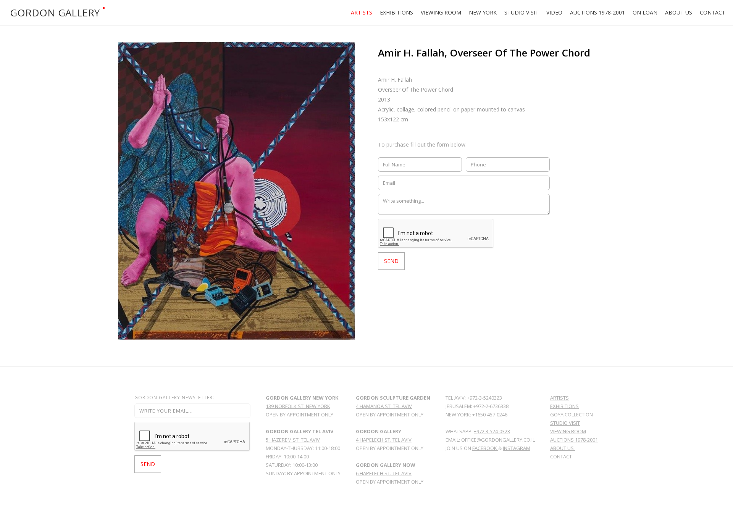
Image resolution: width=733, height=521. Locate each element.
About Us (678, 12)
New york (483, 12)
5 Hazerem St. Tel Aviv (293, 439)
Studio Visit (521, 12)
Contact (712, 12)
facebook (485, 448)
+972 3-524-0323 (492, 431)
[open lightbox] (236, 191)
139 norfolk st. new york (298, 406)
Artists (361, 12)
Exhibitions (396, 12)
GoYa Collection (571, 414)
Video (554, 12)
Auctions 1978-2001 (597, 12)
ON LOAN (645, 12)
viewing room (568, 431)
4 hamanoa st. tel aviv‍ (384, 406)
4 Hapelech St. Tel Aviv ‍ (384, 439)
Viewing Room (441, 12)
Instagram (516, 448)
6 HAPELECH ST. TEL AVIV (384, 473)
